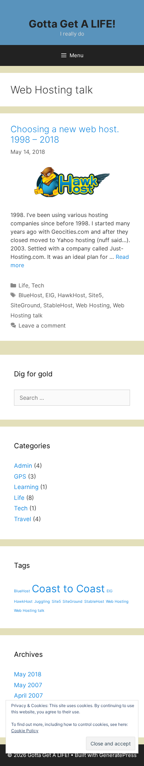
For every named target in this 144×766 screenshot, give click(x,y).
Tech (37, 285)
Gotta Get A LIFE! (72, 23)
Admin (23, 465)
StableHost (58, 305)
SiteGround (25, 305)
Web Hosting (93, 305)
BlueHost (30, 295)
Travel (22, 519)
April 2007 (28, 695)
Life (23, 285)
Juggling (42, 601)
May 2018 (27, 674)
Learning (26, 486)
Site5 (95, 295)
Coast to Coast (68, 589)
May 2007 (28, 685)
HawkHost (71, 295)
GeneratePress (118, 755)
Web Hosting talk (29, 610)
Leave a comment (42, 325)
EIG (50, 295)
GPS (20, 476)
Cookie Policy (24, 730)
